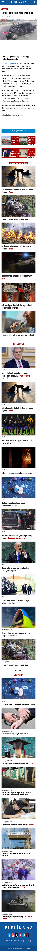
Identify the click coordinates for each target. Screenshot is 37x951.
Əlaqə (22, 941)
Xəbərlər (16, 941)
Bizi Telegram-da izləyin (18, 131)
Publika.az (5, 64)
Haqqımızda (9, 941)
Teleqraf (13, 64)
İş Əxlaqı (29, 941)
